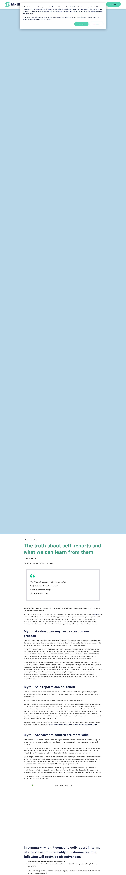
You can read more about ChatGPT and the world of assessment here (72, 724)
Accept (81, 24)
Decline (96, 24)
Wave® (96, 614)
